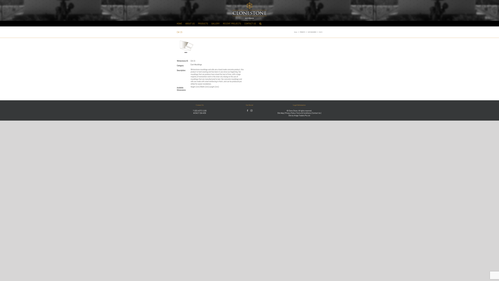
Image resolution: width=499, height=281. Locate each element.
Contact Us (316, 113)
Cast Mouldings (196, 64)
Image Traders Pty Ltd (302, 115)
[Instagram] (251, 111)
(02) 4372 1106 (200, 110)
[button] (260, 23)
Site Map (280, 113)
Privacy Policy (290, 113)
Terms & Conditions (303, 113)
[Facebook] (248, 111)
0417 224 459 (200, 113)
